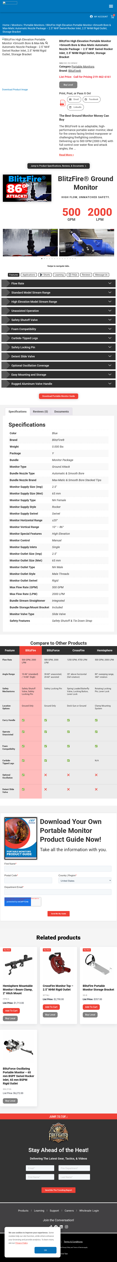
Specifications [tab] (18, 411)
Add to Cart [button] (11, 1010)
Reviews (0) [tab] (40, 411)
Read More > (66, 154)
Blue (55, 433)
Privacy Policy (21, 1243)
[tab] (13, 275)
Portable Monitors (34, 25)
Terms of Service (78, 1247)
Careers (69, 1210)
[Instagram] (66, 1227)
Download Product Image (15, 89)
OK (45, 1250)
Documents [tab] (61, 411)
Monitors (17, 25)
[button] (111, 6)
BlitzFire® (74, 70)
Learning (39, 1210)
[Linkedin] (61, 1227)
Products (23, 1210)
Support (54, 1210)
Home (6, 25)
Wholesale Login (89, 1210)
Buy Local (10, 1018)
